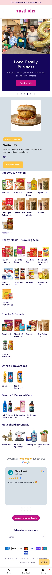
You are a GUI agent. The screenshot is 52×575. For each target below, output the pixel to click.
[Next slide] (35, 94)
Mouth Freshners (6, 355)
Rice (4, 192)
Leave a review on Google (26, 518)
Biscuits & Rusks (18, 335)
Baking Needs (5, 283)
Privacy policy (41, 558)
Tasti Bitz (15, 558)
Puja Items (6, 444)
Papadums (43, 282)
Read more (16, 498)
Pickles (29, 282)
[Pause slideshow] (47, 94)
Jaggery (5, 233)
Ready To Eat (30, 261)
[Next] (29, 509)
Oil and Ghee (29, 193)
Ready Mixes (5, 261)
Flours (17, 192)
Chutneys (18, 282)
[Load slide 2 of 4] (24, 94)
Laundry (29, 444)
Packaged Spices (6, 213)
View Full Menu (13, 165)
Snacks (5, 334)
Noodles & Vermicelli (43, 261)
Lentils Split (19, 212)
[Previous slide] (17, 94)
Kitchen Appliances (19, 445)
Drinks (5, 386)
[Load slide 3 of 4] (27, 94)
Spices (41, 192)
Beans (41, 212)
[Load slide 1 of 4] (21, 94)
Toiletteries (19, 415)
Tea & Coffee (17, 387)
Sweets (29, 334)
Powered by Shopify (26, 558)
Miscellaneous (44, 445)
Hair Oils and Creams (7, 416)
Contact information (27, 562)
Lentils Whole (29, 213)
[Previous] (23, 509)
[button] (5, 12)
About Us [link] (26, 83)
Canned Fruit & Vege (7, 303)
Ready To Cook (18, 261)
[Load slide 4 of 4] (30, 94)
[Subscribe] (43, 537)
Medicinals (31, 415)
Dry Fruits (42, 334)
